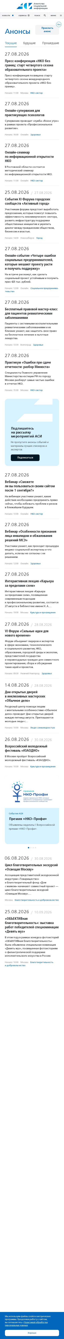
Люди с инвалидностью (42, 727)
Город (39, 238)
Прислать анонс (47, 30)
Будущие (29, 43)
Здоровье (36, 134)
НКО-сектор (36, 93)
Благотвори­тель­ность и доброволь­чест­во (37, 900)
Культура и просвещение (42, 612)
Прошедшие (50, 43)
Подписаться (25, 457)
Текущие (11, 43)
